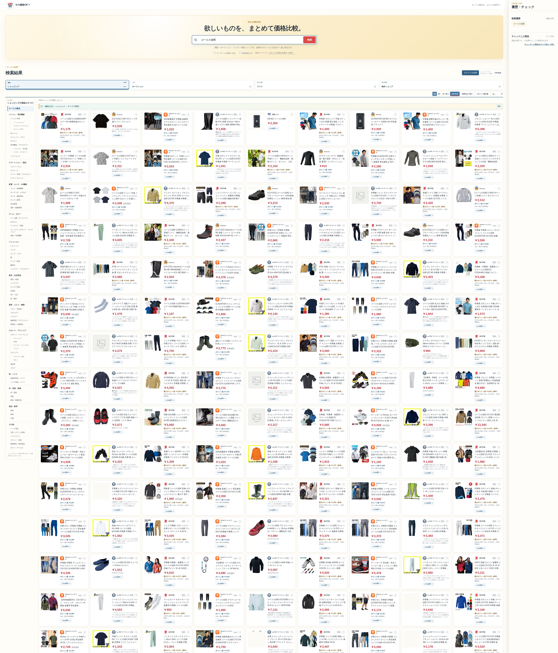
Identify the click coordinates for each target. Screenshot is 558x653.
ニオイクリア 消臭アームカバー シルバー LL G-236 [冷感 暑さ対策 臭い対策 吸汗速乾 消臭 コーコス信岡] (125, 306)
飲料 (12, 414)
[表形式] (439, 94)
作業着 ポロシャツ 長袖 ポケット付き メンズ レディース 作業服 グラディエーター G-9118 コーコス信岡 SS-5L (332, 491)
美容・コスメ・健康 (17, 305)
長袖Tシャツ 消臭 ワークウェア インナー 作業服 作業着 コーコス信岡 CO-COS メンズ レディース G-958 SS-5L (436, 196)
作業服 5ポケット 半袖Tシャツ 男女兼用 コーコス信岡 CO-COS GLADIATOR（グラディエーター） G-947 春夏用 (177, 159)
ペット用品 (14, 428)
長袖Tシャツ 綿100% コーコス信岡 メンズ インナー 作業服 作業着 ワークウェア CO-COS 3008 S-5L (177, 454)
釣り (15, 360)
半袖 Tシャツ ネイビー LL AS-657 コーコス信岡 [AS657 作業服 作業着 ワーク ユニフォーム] (125, 639)
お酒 (12, 418)
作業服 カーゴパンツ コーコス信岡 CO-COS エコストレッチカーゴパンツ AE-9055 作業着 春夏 (384, 270)
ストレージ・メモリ (17, 137)
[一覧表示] (434, 94)
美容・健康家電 (16, 207)
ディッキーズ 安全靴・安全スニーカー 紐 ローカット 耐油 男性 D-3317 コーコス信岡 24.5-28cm (72, 455)
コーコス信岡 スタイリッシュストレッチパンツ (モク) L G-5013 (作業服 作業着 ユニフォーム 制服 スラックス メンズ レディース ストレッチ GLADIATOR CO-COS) (228, 529)
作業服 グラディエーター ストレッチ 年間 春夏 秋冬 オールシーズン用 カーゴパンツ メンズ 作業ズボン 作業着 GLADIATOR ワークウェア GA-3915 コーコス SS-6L (384, 233)
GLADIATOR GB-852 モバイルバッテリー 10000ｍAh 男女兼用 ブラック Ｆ (384, 122)
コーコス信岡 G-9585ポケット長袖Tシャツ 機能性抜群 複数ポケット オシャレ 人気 (176, 233)
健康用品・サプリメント (19, 320)
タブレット (14, 170)
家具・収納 (14, 279)
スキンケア (14, 312)
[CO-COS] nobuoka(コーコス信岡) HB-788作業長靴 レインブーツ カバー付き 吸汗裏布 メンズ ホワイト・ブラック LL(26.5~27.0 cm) (177, 270)
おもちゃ (13, 222)
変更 (499, 106)
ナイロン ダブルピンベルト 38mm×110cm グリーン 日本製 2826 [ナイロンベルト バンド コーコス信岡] (436, 344)
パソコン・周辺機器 (17, 114)
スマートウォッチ (16, 178)
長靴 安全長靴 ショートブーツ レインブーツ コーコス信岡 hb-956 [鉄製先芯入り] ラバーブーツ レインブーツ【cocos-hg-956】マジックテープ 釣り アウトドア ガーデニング (176, 417)
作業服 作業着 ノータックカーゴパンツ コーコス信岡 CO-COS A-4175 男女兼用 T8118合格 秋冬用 (384, 492)
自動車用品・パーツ (17, 378)
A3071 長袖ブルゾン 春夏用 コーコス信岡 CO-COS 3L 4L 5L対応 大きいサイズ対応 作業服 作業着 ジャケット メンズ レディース (488, 565)
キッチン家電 (15, 200)
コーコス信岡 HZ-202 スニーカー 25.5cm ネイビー (125, 563)
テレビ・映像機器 (16, 188)
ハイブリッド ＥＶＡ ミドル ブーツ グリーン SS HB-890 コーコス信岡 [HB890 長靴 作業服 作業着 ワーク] (280, 491)
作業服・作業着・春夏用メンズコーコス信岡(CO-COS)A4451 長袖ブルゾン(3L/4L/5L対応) (487, 270)
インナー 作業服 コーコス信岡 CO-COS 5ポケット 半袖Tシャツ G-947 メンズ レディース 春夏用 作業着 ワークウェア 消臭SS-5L (73, 159)
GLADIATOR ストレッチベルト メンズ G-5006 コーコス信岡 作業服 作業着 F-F (227, 307)
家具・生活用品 (15, 275)
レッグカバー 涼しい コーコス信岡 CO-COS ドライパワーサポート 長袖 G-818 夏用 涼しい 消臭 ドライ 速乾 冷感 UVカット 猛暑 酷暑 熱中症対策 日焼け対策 (384, 455)
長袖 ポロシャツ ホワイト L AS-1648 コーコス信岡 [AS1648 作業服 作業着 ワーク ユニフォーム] (125, 528)
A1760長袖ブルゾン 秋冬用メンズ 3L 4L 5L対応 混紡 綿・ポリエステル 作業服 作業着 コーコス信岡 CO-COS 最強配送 (177, 380)
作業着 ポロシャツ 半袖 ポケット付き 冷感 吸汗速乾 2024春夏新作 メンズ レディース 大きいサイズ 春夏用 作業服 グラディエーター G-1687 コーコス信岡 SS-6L (488, 306)
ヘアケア (13, 316)
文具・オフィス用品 (17, 432)
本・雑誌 (13, 392)
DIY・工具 (14, 294)
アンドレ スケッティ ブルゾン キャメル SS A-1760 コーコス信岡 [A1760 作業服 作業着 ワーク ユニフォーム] (176, 196)
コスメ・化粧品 (16, 309)
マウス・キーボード (20, 152)
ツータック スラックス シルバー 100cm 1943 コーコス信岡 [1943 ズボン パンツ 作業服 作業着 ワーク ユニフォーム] (436, 565)
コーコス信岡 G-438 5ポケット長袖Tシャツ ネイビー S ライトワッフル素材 (125, 380)
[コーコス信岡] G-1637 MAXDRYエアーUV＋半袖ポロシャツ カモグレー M (73, 196)
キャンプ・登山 (19, 356)
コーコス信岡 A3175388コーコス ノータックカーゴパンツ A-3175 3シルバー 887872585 (280, 602)
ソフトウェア (15, 156)
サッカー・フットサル (21, 345)
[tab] (67, 85)
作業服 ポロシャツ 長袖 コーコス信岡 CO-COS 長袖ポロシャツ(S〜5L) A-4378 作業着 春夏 (488, 602)
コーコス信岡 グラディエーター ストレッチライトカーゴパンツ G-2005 (383, 307)
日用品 (12, 291)
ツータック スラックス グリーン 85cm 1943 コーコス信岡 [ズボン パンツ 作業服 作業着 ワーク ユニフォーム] (176, 639)
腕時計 (12, 265)
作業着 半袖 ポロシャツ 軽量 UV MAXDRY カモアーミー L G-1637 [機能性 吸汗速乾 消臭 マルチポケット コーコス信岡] (435, 454)
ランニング (17, 338)
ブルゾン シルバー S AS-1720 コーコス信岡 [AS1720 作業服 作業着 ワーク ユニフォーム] (280, 306)
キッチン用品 (15, 287)
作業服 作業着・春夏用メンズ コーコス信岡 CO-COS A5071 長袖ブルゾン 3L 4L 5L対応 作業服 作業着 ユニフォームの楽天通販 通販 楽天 (176, 565)
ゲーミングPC (18, 129)
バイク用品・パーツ (17, 382)
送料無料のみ (247, 53)
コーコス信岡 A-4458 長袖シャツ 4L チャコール (280, 563)
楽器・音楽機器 (16, 235)
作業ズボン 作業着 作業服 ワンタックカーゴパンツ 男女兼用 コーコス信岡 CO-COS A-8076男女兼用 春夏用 (73, 529)
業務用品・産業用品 (17, 444)
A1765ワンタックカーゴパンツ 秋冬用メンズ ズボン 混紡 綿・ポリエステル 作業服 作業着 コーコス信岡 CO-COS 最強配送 (488, 344)
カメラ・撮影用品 (16, 196)
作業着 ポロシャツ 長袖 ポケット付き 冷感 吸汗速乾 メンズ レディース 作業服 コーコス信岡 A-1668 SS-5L (488, 491)
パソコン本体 (15, 118)
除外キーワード (261, 53)
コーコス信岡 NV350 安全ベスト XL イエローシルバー (435, 489)
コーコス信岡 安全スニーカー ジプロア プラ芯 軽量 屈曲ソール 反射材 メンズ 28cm (125, 417)
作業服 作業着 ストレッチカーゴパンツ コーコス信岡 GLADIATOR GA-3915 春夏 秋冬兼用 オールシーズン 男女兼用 (487, 233)
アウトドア (14, 352)
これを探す (65, 141)
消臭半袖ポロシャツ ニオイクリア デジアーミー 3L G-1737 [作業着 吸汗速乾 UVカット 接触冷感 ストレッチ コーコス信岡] (73, 270)
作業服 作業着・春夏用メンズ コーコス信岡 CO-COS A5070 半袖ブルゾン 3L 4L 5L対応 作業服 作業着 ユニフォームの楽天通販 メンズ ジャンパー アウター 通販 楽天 (332, 380)
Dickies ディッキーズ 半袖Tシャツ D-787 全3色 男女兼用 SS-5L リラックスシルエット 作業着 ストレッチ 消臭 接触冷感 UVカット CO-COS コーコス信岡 (73, 640)
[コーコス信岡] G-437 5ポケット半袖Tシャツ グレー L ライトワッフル (124, 159)
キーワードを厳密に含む (226, 53)
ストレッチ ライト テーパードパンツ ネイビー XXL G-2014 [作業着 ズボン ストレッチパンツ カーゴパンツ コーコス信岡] (280, 417)
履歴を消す (550, 18)
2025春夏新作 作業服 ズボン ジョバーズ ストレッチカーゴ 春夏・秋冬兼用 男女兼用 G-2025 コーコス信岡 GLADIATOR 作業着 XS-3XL (72, 233)
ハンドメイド (15, 436)
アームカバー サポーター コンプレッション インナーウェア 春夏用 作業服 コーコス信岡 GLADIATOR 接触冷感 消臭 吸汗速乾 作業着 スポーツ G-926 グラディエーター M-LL (176, 602)
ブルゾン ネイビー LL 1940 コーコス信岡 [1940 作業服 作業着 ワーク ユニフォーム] (435, 417)
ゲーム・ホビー (15, 214)
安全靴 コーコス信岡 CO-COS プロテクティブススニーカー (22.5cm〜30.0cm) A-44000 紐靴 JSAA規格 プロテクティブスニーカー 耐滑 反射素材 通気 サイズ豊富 (384, 381)
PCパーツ (13, 133)
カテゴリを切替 (470, 73)
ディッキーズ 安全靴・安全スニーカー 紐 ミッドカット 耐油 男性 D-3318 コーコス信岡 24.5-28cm (384, 566)
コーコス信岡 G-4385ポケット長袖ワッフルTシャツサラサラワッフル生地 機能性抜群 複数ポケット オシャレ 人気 (487, 159)
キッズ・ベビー (16, 254)
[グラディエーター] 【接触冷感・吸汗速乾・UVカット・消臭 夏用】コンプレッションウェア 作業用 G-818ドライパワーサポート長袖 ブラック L (331, 159)
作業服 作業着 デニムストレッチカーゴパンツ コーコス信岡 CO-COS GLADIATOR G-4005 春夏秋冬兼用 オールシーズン (73, 566)
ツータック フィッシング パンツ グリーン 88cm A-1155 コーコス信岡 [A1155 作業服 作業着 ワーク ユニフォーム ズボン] (125, 233)
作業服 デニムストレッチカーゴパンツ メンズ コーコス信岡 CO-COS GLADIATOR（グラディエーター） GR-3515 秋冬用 (228, 381)
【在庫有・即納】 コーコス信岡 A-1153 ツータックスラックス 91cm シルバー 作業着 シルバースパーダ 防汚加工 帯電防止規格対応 (436, 380)
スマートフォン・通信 (17, 163)
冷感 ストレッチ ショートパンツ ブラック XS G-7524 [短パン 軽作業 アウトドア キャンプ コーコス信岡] (280, 639)
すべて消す (550, 36)
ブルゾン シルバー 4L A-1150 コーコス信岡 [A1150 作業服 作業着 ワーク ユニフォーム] (487, 122)
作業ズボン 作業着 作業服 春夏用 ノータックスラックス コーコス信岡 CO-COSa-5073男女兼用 (384, 344)
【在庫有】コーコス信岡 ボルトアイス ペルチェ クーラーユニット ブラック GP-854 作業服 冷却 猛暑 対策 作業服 (228, 566)
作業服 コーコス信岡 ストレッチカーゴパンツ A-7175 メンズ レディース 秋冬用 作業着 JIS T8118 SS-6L (488, 528)
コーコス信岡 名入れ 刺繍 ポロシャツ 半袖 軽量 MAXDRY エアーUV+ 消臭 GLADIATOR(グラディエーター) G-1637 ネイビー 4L (436, 306)
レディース (14, 246)
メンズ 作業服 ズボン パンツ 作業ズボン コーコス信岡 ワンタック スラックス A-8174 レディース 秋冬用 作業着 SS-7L (177, 528)
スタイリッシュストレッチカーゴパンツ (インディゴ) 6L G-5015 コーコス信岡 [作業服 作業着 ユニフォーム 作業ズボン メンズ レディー (436, 528)
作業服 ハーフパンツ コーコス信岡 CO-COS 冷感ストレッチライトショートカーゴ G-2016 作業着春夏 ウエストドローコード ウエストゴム (435, 602)
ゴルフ (12, 368)
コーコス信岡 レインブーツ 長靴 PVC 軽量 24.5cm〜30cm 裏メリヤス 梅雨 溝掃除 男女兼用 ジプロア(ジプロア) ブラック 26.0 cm (228, 122)
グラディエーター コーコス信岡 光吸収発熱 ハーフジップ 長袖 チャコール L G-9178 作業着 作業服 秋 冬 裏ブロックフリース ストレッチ (332, 602)
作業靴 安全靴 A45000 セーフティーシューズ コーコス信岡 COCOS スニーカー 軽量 (331, 565)
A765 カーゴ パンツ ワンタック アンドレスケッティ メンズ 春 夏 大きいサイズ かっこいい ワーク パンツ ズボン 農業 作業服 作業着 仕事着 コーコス (125, 270)
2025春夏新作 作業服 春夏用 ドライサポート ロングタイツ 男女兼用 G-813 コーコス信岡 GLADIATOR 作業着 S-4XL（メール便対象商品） (176, 122)
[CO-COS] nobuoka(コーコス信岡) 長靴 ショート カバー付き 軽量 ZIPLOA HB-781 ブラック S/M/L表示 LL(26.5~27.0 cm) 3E (228, 233)
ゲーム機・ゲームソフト (19, 218)
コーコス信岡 (519, 24)
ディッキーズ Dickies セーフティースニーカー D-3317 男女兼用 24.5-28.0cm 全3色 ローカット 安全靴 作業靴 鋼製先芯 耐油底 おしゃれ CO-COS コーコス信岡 (384, 418)
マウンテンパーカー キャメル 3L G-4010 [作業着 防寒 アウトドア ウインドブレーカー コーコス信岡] (125, 344)
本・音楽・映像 (15, 388)
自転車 (12, 364)
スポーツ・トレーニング (19, 334)
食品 (12, 410)
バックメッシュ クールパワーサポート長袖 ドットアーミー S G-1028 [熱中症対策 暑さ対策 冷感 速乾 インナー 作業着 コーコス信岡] (435, 159)
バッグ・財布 (15, 261)
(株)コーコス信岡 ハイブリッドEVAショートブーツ (228, 342)
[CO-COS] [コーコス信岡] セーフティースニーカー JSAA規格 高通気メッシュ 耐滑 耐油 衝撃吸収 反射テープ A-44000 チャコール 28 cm (280, 196)
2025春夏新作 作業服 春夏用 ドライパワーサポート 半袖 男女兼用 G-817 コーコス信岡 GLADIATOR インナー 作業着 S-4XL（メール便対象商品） (228, 455)
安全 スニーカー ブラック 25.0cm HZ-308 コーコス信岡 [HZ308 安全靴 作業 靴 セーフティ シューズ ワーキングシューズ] (125, 454)
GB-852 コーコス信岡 (276, 119)
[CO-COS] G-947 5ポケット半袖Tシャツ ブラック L (124, 120)
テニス (16, 348)
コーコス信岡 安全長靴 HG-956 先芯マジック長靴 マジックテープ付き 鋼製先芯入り (227, 418)
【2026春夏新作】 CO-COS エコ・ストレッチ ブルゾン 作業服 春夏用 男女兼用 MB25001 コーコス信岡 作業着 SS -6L (73, 603)
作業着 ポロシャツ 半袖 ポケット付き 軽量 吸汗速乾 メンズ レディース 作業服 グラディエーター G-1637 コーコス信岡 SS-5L (332, 122)
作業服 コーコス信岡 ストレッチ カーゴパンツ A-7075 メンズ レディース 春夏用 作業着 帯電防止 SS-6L (332, 528)
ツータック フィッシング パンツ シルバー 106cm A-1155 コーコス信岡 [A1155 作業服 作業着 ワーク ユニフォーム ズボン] (125, 602)
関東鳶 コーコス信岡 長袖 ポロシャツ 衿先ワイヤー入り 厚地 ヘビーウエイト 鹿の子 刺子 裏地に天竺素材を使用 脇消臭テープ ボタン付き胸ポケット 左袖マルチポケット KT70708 (177, 491)
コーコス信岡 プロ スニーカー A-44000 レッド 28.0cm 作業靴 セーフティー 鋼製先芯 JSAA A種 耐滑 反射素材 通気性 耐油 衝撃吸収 (280, 528)
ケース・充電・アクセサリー (20, 174)
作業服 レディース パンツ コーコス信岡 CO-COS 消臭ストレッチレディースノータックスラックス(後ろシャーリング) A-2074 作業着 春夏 (125, 491)
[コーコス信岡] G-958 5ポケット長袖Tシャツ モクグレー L (487, 194)
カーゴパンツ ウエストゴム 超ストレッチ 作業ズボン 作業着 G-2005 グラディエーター (332, 196)
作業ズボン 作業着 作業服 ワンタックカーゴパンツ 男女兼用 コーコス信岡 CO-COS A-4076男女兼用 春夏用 (384, 640)
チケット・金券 (16, 440)
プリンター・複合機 (20, 148)
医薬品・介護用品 (16, 324)
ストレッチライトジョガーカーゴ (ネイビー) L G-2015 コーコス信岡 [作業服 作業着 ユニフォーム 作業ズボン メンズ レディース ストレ (332, 233)
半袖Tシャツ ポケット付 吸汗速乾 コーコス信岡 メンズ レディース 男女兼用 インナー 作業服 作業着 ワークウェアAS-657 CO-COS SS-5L (332, 306)
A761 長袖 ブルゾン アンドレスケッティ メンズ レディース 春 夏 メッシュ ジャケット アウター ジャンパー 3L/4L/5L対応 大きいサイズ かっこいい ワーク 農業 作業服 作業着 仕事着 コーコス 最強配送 (332, 270)
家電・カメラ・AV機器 (18, 184)
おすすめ (455, 94)
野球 (15, 342)
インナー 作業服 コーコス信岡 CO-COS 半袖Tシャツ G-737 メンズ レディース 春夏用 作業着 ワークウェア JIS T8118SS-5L (332, 454)
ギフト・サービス (16, 448)
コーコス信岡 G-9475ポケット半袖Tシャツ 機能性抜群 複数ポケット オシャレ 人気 (280, 159)
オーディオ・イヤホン (18, 192)
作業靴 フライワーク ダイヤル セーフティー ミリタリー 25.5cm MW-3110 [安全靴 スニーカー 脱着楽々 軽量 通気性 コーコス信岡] (280, 270)
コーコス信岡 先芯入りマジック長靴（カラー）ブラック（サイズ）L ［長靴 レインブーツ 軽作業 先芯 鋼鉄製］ (72, 418)
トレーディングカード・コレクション (21, 231)
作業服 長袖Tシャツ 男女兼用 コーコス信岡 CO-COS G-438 (227, 490)
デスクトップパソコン (21, 126)
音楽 (12, 396)
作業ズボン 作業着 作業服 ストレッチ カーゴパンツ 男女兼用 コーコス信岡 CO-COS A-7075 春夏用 (384, 529)
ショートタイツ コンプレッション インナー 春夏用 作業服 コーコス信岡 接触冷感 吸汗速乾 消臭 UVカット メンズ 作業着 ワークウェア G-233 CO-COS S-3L (228, 196)
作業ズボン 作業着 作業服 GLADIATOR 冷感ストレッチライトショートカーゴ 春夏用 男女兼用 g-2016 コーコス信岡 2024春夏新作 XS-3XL (384, 603)
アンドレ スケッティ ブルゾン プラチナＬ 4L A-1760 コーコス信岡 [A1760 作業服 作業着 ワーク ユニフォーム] (280, 344)
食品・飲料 (13, 406)
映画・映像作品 (16, 400)
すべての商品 (14, 108)
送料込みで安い (467, 94)
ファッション (14, 242)
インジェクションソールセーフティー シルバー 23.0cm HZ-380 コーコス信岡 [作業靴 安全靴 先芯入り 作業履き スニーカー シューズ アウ (436, 639)
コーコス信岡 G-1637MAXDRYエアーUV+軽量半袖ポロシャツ (177, 306)
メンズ (12, 250)
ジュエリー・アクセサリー (20, 269)
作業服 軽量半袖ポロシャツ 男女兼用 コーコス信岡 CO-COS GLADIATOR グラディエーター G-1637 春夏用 (435, 122)
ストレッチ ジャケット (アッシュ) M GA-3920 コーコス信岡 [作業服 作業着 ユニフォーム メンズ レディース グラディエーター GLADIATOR (280, 380)
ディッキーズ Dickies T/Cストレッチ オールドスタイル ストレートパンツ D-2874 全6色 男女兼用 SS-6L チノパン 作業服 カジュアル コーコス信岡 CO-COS (228, 270)
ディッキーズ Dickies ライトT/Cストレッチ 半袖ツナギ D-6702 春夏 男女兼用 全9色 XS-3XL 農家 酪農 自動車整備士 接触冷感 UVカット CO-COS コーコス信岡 (73, 307)
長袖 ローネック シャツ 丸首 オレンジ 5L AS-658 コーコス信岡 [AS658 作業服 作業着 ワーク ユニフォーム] (280, 454)
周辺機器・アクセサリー (19, 145)
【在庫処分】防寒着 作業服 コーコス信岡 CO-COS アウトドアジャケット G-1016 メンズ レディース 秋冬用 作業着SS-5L (487, 454)
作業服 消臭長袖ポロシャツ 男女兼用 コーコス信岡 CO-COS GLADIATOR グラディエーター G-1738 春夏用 (228, 640)
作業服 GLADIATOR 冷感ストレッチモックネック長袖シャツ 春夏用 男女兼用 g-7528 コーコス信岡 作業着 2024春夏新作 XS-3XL (73, 344)
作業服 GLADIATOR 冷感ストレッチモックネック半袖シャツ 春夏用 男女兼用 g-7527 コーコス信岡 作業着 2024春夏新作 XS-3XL (384, 159)
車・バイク (13, 374)
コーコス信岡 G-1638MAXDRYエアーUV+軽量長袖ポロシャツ (73, 122)
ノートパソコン (19, 122)
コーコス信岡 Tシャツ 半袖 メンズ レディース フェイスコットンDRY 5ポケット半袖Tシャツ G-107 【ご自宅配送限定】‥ (125, 196)
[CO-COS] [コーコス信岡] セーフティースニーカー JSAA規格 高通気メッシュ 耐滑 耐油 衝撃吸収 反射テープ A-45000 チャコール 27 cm (436, 233)
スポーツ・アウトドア (17, 330)
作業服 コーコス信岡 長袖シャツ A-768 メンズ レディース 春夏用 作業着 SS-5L (332, 639)
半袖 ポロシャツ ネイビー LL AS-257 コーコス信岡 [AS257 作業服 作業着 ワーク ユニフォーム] (228, 159)
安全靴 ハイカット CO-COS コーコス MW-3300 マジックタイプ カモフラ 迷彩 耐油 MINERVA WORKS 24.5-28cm (73, 381)
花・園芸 (13, 298)
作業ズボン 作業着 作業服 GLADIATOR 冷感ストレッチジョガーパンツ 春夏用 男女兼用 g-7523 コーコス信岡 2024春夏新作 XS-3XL (280, 233)
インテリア (14, 283)
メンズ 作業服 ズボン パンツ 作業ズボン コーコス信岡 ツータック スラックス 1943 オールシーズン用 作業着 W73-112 (176, 344)
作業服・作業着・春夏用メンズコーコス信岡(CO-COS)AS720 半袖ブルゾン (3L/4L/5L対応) (331, 417)
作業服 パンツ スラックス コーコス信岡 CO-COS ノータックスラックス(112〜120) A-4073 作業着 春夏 (384, 196)
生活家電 (13, 204)
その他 (11, 424)
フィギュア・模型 (16, 225)
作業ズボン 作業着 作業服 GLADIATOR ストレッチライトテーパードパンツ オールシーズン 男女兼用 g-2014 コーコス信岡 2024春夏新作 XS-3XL (73, 492)
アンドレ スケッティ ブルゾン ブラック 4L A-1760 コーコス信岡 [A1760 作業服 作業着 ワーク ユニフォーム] (435, 270)
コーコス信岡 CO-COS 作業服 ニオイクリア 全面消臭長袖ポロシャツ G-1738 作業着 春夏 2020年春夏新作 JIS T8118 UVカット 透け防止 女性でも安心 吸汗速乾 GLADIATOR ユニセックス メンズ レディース (487, 639)
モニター (13, 141)
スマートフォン (16, 166)
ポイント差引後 (482, 94)
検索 (309, 39)
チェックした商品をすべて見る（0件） (539, 44)
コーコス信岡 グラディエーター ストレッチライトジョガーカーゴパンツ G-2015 (228, 603)
